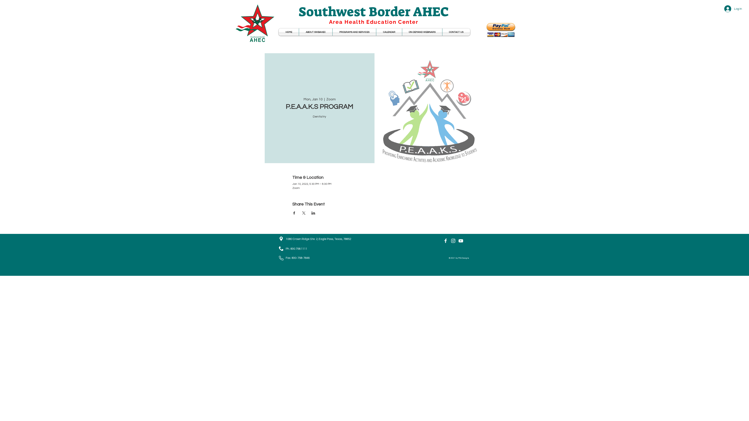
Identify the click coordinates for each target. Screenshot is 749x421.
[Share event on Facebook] (294, 213)
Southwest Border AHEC (374, 11)
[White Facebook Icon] (445, 241)
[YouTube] (461, 241)
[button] (389, 32)
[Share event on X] (304, 213)
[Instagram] (453, 241)
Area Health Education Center (373, 22)
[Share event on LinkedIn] (313, 213)
